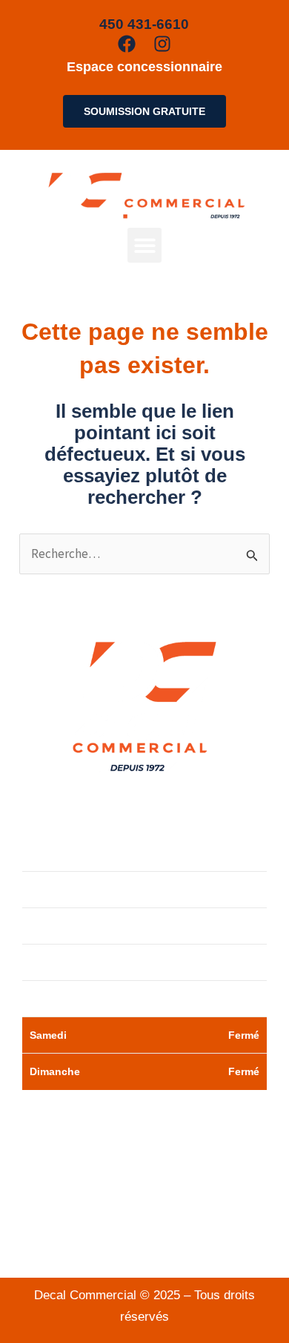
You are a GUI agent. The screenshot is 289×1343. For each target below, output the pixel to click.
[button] (144, 245)
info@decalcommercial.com (144, 1244)
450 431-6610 (160, 1202)
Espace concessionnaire (144, 66)
